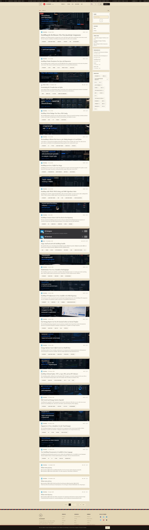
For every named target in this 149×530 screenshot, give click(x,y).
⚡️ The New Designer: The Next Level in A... (101, 38)
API (48, 458)
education (61, 458)
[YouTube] (103, 520)
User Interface (72, 171)
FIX (48, 302)
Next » (84, 504)
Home (40, 10)
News (75, 522)
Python (52, 145)
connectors (53, 302)
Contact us (89, 520)
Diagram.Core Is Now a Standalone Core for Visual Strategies (56, 426)
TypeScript (65, 41)
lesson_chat (96, 66)
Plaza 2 (102, 87)
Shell (63, 522)
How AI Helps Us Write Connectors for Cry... (100, 44)
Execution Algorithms (78, 197)
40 (80, 504)
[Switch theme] (97, 4)
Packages (57, 119)
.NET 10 (65, 380)
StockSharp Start (97, 59)
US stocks (54, 93)
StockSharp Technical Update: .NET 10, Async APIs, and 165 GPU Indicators (59, 374)
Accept (107, 527)
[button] (92, 4)
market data (48, 93)
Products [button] (63, 4)
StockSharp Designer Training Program (100, 41)
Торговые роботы (99, 90)
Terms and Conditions (91, 524)
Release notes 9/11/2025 (46, 467)
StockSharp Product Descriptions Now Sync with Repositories (56, 61)
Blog (72, 4)
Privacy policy (89, 518)
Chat (82, 4)
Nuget (49, 119)
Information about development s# (100, 56)
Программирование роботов (101, 79)
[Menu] (40, 4)
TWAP (58, 197)
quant (103, 100)
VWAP (62, 197)
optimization (66, 354)
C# (48, 145)
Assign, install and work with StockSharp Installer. (53, 243)
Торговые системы (99, 98)
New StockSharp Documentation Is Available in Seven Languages (56, 452)
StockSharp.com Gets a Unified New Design (51, 165)
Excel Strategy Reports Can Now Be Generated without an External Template (59, 322)
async (73, 380)
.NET (53, 119)
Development (77, 4)
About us (88, 516)
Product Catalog (65, 67)
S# (96, 95)
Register (106, 4)
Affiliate (88, 522)
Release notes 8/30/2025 (46, 494)
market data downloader (62, 93)
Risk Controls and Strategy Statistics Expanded (52, 400)
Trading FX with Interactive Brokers (101, 52)
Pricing (68, 4)
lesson (95, 63)
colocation (97, 106)
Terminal (63, 520)
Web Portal (66, 171)
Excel (61, 328)
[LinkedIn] (107, 517)
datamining (97, 100)
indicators (50, 380)
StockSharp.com (51, 171)
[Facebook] (100, 517)
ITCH (103, 106)
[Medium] (107, 520)
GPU (69, 380)
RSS (108, 10)
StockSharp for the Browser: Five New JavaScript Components (61, 35)
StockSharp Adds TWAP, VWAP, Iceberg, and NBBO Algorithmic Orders (58, 191)
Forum (95, 30)
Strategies (74, 145)
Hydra (43, 93)
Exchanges (63, 302)
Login (101, 4)
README (54, 67)
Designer (57, 432)
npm (70, 41)
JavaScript (59, 41)
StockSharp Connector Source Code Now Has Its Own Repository (57, 217)
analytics (56, 328)
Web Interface (64, 119)
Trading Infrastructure (71, 302)
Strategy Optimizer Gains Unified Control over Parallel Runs (55, 348)
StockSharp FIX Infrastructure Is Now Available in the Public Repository (58, 296)
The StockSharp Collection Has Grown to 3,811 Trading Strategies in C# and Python (61, 139)
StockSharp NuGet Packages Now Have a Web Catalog (54, 113)
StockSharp (44, 41)
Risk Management (72, 406)
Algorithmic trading (51, 41)
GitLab (58, 67)
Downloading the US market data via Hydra (52, 87)
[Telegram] (100, 520)
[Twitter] (103, 517)
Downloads (76, 524)
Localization (72, 67)
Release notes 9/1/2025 (46, 481)
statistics (65, 406)
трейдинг (97, 103)
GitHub (49, 67)
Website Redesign (59, 171)
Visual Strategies (64, 432)
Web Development (76, 41)
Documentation (67, 458)
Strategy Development (58, 380)
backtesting (67, 145)
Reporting (66, 328)
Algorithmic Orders (68, 197)
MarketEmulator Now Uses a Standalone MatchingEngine (55, 270)
